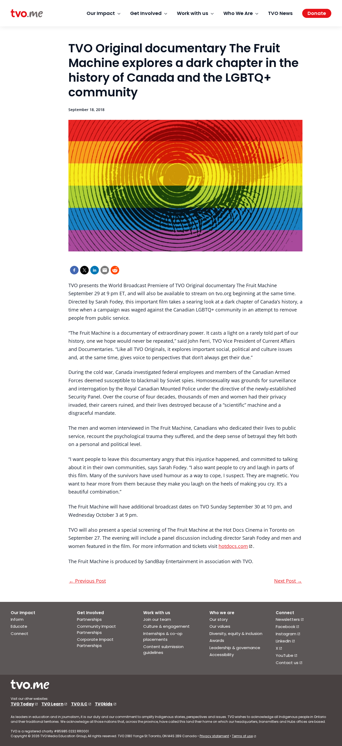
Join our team (157, 619)
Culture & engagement (166, 626)
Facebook (285, 626)
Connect (19, 633)
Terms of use (242, 736)
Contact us (287, 662)
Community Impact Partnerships (96, 629)
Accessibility (221, 654)
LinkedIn (283, 641)
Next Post (288, 581)
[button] (316, 13)
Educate (19, 626)
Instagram (286, 634)
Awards (216, 640)
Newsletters (288, 619)
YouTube (284, 655)
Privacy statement (214, 736)
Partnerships (89, 619)
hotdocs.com (233, 546)
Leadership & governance (234, 647)
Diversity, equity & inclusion (235, 633)
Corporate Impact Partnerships (95, 642)
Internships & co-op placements (162, 636)
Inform (17, 619)
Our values (219, 626)
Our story (218, 619)
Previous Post (87, 581)
